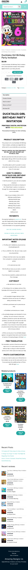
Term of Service (14, 555)
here (25, 337)
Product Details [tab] (7, 98)
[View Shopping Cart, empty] (25, 2)
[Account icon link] (21, 2)
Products (8, 50)
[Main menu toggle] (24, 6)
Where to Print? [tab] (7, 105)
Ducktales (22, 87)
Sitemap (14, 553)
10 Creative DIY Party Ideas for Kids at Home (13, 451)
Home (3, 50)
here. (17, 364)
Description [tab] (6, 95)
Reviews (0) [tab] (6, 108)
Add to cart (18, 72)
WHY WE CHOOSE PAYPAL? (14, 229)
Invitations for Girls (15, 50)
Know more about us (14, 551)
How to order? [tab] (7, 101)
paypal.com (18, 219)
